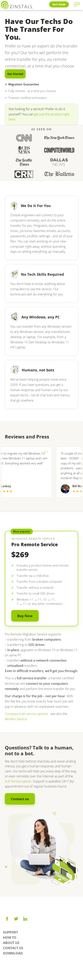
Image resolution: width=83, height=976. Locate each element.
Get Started (15, 74)
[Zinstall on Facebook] (7, 919)
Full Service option (18, 781)
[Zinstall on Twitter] (16, 919)
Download (13, 953)
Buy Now (59, 4)
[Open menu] (77, 4)
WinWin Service (16, 719)
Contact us (20, 799)
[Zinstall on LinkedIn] (25, 919)
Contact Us (13, 948)
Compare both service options (26, 714)
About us (11, 943)
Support (10, 932)
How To (9, 937)
